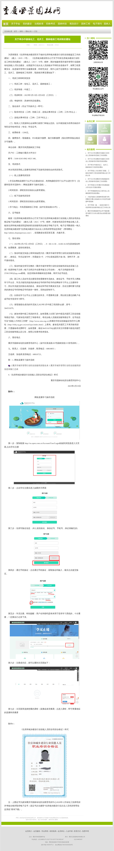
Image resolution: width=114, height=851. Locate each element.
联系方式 (77, 831)
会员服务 (36, 831)
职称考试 (50, 23)
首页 (5, 24)
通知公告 (28, 31)
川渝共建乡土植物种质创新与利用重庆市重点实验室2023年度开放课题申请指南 (98, 199)
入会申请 (69, 831)
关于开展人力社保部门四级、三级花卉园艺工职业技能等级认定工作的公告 (98, 173)
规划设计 (74, 23)
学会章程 (45, 831)
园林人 (107, 23)
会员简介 (28, 831)
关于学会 (15, 23)
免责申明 (85, 831)
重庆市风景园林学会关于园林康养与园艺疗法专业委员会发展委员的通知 (98, 213)
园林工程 (85, 23)
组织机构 (53, 831)
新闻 (21, 31)
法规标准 (39, 23)
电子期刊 (97, 23)
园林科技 (62, 23)
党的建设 (27, 23)
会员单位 (61, 831)
